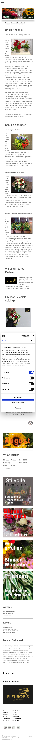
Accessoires (20, 25)
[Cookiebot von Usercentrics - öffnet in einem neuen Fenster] (21, 336)
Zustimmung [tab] (6, 341)
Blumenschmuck (10, 25)
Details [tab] (18, 341)
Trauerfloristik (21, 23)
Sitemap (14, 736)
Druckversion (7, 736)
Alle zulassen (18, 397)
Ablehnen (18, 408)
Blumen (7, 23)
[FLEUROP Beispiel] (18, 317)
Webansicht (31, 736)
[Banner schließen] (33, 335)
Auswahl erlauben (18, 402)
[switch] (31, 378)
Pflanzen (13, 23)
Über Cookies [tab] (29, 341)
